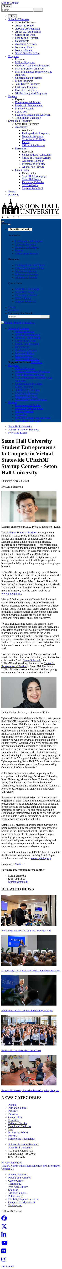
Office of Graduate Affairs (36, 157)
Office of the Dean (25, 34)
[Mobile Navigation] (9, 224)
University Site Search (20, 313)
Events (12, 191)
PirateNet (13, 194)
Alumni (12, 1104)
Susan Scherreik (32, 660)
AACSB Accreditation (27, 28)
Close (12, 16)
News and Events (24, 47)
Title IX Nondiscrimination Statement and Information (30, 1165)
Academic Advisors (26, 44)
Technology (14, 1183)
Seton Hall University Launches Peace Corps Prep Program (30, 1090)
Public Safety (15, 1196)
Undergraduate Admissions (36, 154)
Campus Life (15, 1117)
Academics (21, 126)
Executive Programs (26, 90)
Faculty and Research (27, 37)
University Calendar (33, 182)
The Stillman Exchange (28, 117)
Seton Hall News (31, 179)
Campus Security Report (21, 1202)
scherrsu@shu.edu (18, 881)
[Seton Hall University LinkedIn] (4, 1235)
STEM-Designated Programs (31, 93)
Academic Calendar (33, 160)
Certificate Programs (26, 87)
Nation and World (18, 1132)
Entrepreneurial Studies (27, 102)
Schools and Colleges (33, 139)
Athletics (13, 1111)
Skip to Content (9, 2)
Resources (20, 148)
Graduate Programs (32, 136)
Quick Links (22, 170)
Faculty (26, 142)
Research (13, 1135)
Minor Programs (24, 80)
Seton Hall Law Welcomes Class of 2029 (21, 1050)
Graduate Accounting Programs (32, 65)
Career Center (15, 1180)
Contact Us (7, 1168)
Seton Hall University (20, 120)
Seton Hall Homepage (34, 176)
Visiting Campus (17, 1192)
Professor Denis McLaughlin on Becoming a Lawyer (27, 1010)
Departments (22, 40)
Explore (12, 96)
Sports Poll (21, 111)
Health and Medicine (19, 1126)
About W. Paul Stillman (28, 31)
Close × (7, 6)
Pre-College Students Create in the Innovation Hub (26, 930)
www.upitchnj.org (11, 593)
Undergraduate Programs (28, 77)
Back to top (7, 1266)
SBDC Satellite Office (27, 53)
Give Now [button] (36, 362)
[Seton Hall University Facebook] (5, 1219)
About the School (24, 25)
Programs (13, 56)
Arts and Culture (17, 1107)
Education (13, 1120)
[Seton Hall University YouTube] (5, 1243)
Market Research (24, 108)
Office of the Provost (33, 145)
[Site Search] (2, 221)
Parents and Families (19, 1177)
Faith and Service (17, 1123)
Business (19, 864)
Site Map (13, 1189)
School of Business (18, 19)
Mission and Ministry (33, 163)
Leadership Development (29, 105)
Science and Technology (21, 1138)
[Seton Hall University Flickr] (4, 1252)
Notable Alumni (24, 50)
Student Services (17, 1174)
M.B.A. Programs (25, 62)
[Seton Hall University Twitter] (5, 1227)
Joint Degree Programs (27, 83)
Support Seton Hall (32, 188)
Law (10, 1129)
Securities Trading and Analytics (32, 114)
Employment (15, 1205)
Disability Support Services (23, 1199)
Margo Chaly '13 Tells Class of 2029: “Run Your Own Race (30, 970)
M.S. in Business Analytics (29, 68)
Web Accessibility (18, 1186)
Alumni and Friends (33, 166)
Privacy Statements (11, 1162)
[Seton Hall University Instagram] (4, 1260)
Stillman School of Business (23, 429)
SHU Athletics (30, 185)
